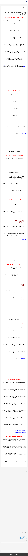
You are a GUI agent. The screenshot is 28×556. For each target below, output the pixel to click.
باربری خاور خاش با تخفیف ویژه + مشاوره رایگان (22, 535)
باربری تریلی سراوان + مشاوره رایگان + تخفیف (22, 537)
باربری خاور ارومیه (25, 536)
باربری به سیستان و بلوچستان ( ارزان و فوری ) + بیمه (15, 13)
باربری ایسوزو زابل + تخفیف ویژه (23, 538)
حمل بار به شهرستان (24, 15)
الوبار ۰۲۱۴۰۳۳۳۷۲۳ (20, 1)
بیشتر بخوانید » (24, 464)
